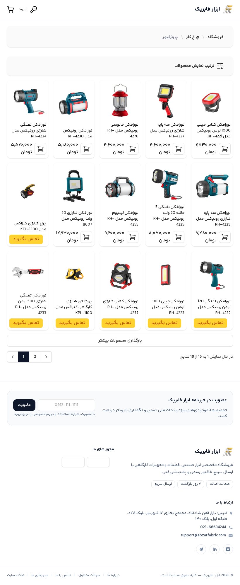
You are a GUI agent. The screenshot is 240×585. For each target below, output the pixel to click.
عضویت (24, 405)
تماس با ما (63, 575)
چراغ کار (192, 37)
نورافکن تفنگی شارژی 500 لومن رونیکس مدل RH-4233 (30, 304)
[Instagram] (228, 549)
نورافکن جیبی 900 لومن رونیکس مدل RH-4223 (168, 307)
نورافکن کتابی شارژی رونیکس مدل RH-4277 (120, 307)
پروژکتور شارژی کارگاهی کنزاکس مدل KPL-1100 (74, 307)
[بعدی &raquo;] (46, 356)
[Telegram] (201, 549)
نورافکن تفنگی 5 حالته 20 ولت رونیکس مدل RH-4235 (168, 216)
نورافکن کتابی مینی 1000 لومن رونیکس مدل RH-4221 (214, 130)
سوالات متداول (89, 575)
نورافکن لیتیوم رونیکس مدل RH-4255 (122, 219)
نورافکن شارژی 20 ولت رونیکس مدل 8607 (76, 219)
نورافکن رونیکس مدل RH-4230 (77, 133)
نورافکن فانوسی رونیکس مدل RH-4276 (122, 130)
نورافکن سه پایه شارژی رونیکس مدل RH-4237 (167, 130)
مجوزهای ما (40, 575)
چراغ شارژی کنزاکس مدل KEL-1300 (30, 226)
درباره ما (113, 575)
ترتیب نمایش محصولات (194, 66)
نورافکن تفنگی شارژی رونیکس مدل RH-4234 (29, 130)
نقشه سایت (15, 575)
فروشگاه (216, 37)
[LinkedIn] (215, 549)
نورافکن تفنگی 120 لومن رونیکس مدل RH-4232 (214, 307)
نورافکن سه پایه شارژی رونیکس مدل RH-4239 (213, 219)
